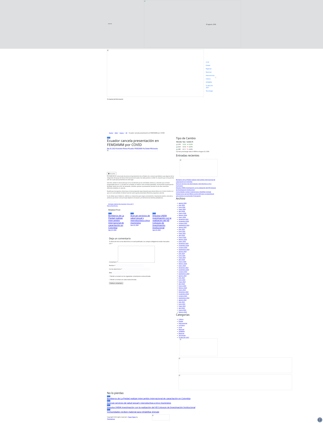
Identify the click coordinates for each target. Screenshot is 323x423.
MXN (195, 151)
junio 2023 (182, 280)
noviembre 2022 (184, 294)
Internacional (210, 75)
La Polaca (182, 325)
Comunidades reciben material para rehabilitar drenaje (193, 192)
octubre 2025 (183, 223)
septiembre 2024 (184, 249)
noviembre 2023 (184, 270)
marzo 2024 (182, 262)
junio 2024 (182, 256)
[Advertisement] (161, 119)
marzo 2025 (182, 237)
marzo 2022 (182, 310)
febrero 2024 (183, 264)
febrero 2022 (183, 312)
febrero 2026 (183, 215)
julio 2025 (182, 229)
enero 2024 (182, 266)
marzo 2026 (182, 213)
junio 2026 (182, 207)
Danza (126, 148)
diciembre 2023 (183, 268)
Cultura (208, 79)
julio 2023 (182, 278)
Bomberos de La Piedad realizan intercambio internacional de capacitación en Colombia (116, 221)
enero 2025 (182, 241)
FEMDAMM (138, 148)
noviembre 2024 (184, 245)
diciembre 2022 (183, 292)
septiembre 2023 (184, 274)
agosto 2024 (182, 252)
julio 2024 (182, 254)
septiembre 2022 (184, 298)
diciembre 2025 (183, 219)
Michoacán (154, 148)
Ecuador (131, 148)
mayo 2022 (182, 306)
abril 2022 (182, 308)
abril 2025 (182, 235)
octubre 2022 (183, 296)
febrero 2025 (183, 239)
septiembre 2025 (184, 225)
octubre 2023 (183, 272)
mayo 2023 (182, 282)
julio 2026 (182, 205)
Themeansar (111, 419)
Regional (208, 69)
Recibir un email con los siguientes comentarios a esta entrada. (130, 276)
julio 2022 (182, 302)
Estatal (208, 65)
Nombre (112, 265)
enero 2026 (182, 217)
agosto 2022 (182, 300)
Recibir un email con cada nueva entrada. (123, 279)
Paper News (132, 417)
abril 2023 (182, 284)
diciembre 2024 (183, 243)
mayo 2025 (182, 233)
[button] (320, 420)
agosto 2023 (182, 276)
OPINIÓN (209, 82)
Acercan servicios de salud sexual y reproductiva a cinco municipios (140, 219)
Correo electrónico (115, 269)
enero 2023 (182, 290)
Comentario (113, 262)
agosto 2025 (182, 227)
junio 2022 (182, 304)
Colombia (119, 148)
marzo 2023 (182, 286)
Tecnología (209, 91)
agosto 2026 (182, 203)
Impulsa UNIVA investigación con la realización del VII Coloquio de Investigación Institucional (161, 221)
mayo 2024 (182, 258)
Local (207, 62)
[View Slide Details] (235, 365)
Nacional (208, 72)
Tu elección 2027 (209, 86)
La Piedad (146, 148)
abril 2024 (182, 260)
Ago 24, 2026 (112, 230)
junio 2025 (182, 231)
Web (110, 273)
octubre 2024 (183, 247)
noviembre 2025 (184, 221)
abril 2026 (182, 211)
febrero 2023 (183, 288)
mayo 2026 (182, 209)
